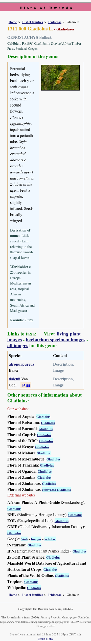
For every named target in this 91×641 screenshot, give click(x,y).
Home (13, 22)
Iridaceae (54, 22)
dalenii (14, 379)
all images (17, 345)
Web (24, 539)
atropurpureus (21, 364)
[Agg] (26, 385)
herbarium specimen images (55, 339)
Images (36, 539)
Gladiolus (43, 416)
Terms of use (45, 638)
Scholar (50, 539)
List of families (32, 22)
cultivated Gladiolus (56, 489)
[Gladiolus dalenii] (60, 77)
